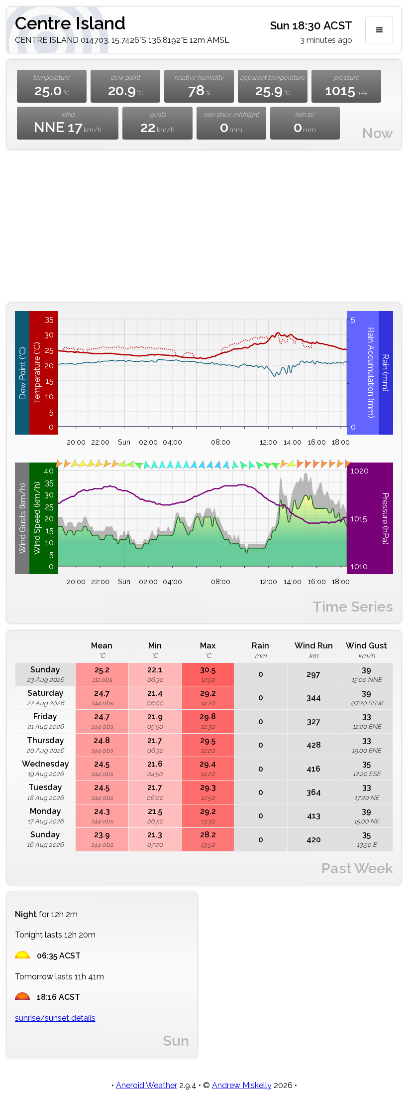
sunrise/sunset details (55, 1018)
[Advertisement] (204, 226)
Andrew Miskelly (242, 1085)
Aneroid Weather (146, 1085)
